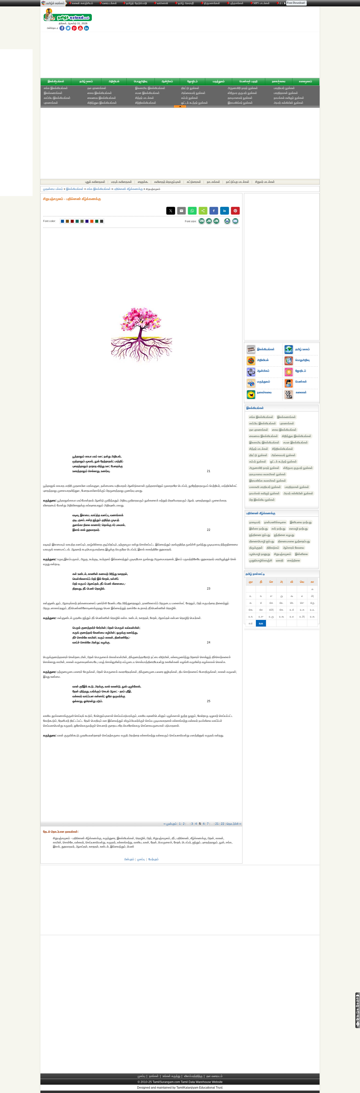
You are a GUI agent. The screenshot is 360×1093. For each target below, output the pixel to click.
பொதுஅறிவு (140, 81)
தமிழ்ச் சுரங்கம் (55, 3)
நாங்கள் (154, 1076)
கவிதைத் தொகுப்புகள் (167, 182)
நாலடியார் (254, 522)
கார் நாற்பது (278, 528)
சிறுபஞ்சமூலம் (282, 554)
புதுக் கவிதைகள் (95, 182)
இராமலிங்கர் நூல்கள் (240, 103)
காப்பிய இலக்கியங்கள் (57, 98)
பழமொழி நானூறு (259, 554)
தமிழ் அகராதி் (186, 3)
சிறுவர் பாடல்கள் (265, 182)
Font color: (49, 221)
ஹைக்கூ (143, 182)
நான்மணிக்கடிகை (275, 522)
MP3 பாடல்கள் (261, 3)
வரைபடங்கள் (109, 3)
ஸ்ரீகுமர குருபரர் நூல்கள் (242, 93)
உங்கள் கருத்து (171, 1076)
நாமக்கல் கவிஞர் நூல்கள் (289, 98)
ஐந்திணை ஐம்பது (259, 535)
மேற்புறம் (153, 859)
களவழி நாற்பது (298, 528)
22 (222, 824)
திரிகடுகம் (273, 547)
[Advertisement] (227, 43)
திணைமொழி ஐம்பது (261, 541)
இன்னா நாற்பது (258, 528)
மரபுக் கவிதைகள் (121, 182)
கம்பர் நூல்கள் (189, 98)
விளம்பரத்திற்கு (193, 1076)
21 (217, 824)
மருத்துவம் (219, 81)
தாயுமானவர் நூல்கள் (240, 98)
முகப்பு (141, 859)
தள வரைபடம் (214, 1076)
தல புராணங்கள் (96, 88)
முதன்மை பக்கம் (53, 189)
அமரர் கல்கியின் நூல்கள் (288, 103)
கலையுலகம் (305, 81)
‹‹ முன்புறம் (170, 824)
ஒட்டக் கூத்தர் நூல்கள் (194, 103)
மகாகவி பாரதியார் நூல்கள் (265, 487)
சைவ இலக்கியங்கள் (99, 93)
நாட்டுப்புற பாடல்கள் (237, 182)
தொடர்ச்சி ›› (234, 824)
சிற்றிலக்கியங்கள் (145, 103)
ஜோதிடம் (192, 81)
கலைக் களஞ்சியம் (82, 3)
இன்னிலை (301, 554)
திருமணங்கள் (212, 3)
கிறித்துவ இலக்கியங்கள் (102, 103)
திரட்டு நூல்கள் (190, 88)
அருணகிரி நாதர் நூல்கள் (243, 88)
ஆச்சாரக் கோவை (293, 547)
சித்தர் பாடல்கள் (144, 98)
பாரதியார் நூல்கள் (284, 88)
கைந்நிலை (293, 560)
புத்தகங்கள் (236, 3)
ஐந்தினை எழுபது (284, 535)
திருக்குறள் (256, 547)
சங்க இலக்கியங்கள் (56, 88)
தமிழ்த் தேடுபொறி (136, 3)
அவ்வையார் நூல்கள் (193, 93)
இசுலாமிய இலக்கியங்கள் (150, 88)
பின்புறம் (129, 859)
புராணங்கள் (51, 103)
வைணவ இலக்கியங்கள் (101, 98)
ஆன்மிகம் (167, 81)
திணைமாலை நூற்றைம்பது (294, 541)
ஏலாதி (279, 560)
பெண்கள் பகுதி (249, 81)
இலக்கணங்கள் (53, 93)
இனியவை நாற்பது (301, 522)
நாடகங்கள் (213, 182)
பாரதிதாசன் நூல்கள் (286, 93)
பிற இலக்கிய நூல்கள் (262, 499)
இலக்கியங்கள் (56, 81)
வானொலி (162, 3)
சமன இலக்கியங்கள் (147, 93)
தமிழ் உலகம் (86, 81)
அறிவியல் (114, 81)
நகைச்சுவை (278, 81)
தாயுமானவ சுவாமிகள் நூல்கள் (267, 474)
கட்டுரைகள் (194, 182)
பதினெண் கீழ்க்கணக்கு (128, 189)
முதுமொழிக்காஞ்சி (260, 560)
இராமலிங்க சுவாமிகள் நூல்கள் (267, 480)
